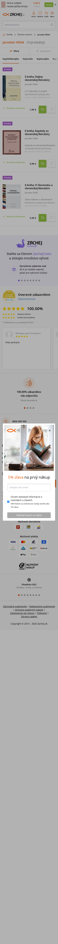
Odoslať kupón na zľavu (29, 515)
